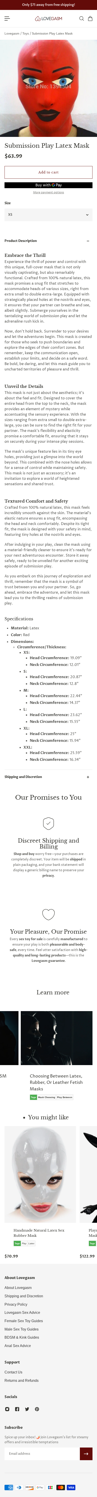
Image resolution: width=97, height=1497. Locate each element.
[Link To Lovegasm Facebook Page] (17, 1409)
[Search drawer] (81, 18)
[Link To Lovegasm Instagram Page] (7, 1409)
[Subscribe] (86, 1454)
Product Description (21, 241)
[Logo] (48, 18)
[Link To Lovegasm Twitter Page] (27, 1409)
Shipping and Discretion (23, 777)
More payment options (48, 192)
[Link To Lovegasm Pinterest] (37, 1409)
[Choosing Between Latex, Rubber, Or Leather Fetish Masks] (56, 1059)
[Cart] (90, 18)
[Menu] (7, 18)
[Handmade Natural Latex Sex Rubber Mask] (40, 1174)
